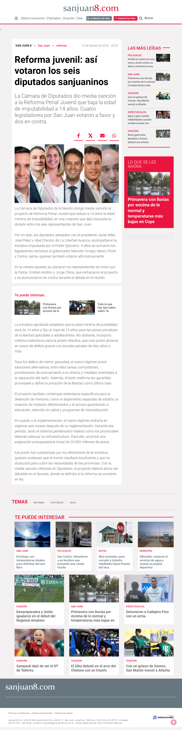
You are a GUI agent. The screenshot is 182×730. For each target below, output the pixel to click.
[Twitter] (90, 135)
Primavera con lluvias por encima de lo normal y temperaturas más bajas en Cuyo (92, 618)
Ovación (68, 18)
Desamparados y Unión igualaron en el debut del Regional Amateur (35, 616)
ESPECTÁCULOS (137, 112)
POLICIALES (134, 55)
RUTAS (102, 550)
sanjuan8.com (15, 720)
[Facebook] (78, 135)
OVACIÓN (133, 93)
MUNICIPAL (146, 550)
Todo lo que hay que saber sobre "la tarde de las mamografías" (107, 311)
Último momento (33, 18)
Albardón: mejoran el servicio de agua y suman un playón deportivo (154, 562)
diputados (57, 502)
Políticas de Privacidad (42, 713)
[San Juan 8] (30, 691)
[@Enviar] (102, 135)
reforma (39, 502)
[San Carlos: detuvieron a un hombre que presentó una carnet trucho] (73, 546)
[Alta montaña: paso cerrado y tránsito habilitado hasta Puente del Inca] (115, 546)
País (80, 18)
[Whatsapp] (114, 135)
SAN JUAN (134, 74)
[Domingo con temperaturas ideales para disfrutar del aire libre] (32, 546)
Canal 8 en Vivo (126, 18)
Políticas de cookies (64, 713)
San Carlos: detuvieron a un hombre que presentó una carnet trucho (72, 562)
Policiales (53, 18)
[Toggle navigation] (16, 18)
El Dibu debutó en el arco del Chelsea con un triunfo (93, 668)
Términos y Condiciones (19, 713)
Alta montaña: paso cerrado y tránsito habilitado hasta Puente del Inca (114, 562)
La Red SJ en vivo (100, 18)
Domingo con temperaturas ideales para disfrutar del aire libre (30, 562)
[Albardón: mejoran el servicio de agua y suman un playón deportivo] (156, 546)
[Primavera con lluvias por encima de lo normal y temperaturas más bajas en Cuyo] (27, 307)
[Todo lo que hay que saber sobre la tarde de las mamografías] (82, 307)
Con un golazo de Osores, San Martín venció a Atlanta (138, 101)
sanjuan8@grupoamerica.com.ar (58, 723)
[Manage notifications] (173, 722)
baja (73, 502)
